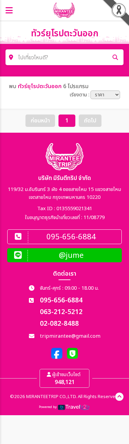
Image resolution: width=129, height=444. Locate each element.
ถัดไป (90, 121)
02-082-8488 (59, 324)
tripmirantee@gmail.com (70, 336)
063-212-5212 (61, 312)
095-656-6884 (61, 300)
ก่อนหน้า (40, 121)
